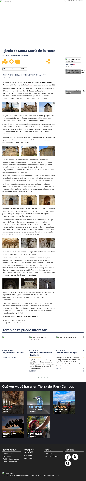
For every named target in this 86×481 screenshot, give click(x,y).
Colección (48, 453)
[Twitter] (75, 456)
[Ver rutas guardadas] (18, 62)
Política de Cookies (10, 462)
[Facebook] (68, 456)
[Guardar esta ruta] (11, 61)
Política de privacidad (11, 459)
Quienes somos (9, 453)
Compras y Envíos (51, 456)
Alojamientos (29, 458)
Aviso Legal (7, 456)
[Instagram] (68, 462)
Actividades (28, 456)
